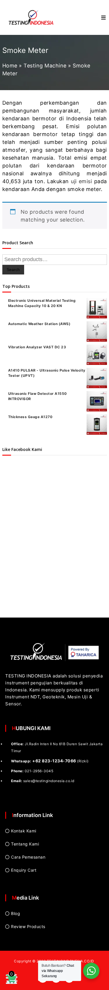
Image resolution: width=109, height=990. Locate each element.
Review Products (28, 926)
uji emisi (81, 181)
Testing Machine (45, 66)
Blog (15, 913)
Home (9, 66)
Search (13, 269)
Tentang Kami (25, 843)
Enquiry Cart (23, 870)
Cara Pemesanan (28, 857)
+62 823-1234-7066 (54, 760)
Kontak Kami (23, 830)
